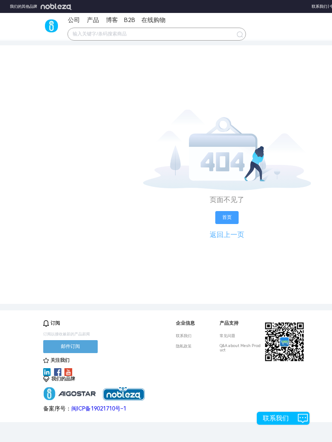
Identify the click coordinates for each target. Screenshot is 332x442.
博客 (112, 19)
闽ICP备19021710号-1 (98, 408)
